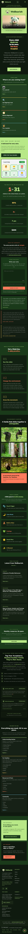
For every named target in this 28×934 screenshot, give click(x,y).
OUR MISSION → (14, 69)
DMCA (19, 929)
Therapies (5, 785)
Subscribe (14, 641)
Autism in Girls (6, 748)
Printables (17, 880)
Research (5, 789)
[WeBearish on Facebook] (6, 888)
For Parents (5, 766)
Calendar (5, 805)
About (16, 874)
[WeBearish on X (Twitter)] (3, 888)
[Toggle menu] (25, 2)
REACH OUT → (9, 857)
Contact (16, 882)
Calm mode (5, 927)
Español (3, 929)
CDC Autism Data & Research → (6, 912)
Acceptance (5, 807)
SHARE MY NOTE (14, 288)
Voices (4, 802)
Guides (4, 787)
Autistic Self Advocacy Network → (6, 909)
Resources (17, 878)
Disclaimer (15, 929)
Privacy (7, 929)
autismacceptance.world (15, 255)
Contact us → (18, 894)
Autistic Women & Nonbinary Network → (6, 915)
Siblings (4, 768)
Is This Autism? (6, 746)
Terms (11, 929)
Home (16, 872)
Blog (4, 804)
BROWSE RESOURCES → (11, 836)
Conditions (5, 750)
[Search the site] (18, 2)
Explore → (5, 752)
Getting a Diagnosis (7, 745)
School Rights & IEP (7, 765)
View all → (14, 565)
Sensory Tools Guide (7, 783)
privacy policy (14, 292)
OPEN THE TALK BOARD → (10, 155)
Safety (4, 770)
